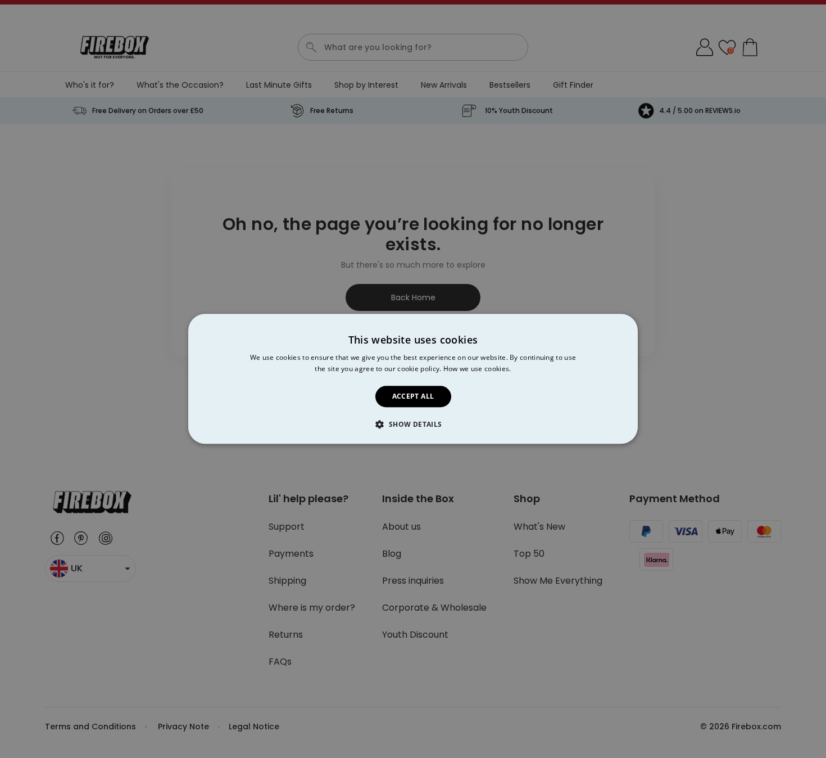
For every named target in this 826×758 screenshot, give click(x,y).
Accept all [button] (413, 396)
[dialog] (413, 379)
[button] (413, 424)
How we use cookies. (477, 369)
